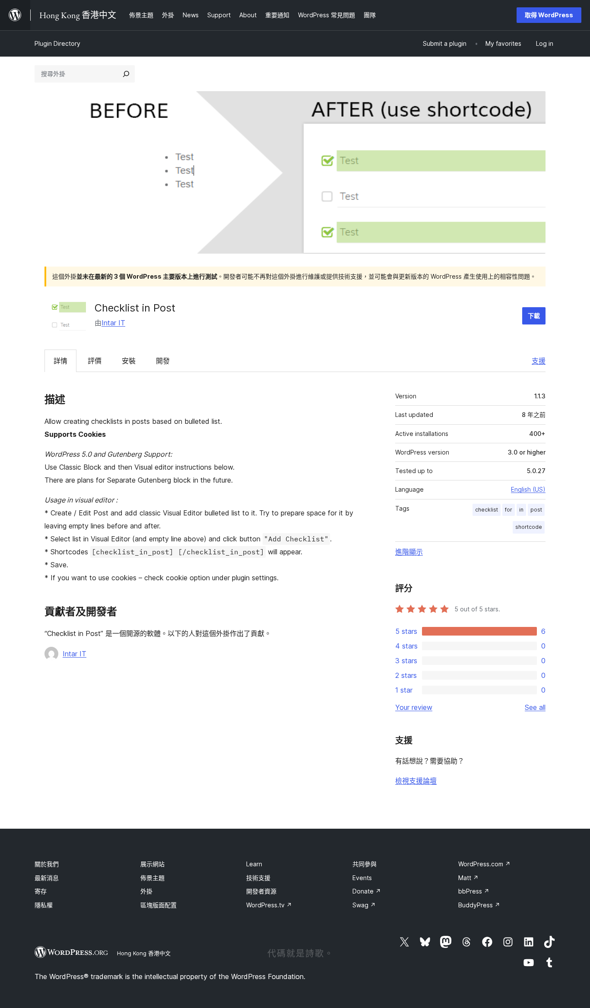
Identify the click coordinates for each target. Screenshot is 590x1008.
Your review (413, 707)
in (521, 509)
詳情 (60, 360)
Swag (364, 905)
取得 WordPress (549, 15)
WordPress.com (484, 864)
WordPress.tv (269, 905)
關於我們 (47, 864)
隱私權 (44, 905)
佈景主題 (152, 877)
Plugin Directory (57, 43)
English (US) (528, 489)
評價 (95, 360)
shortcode (528, 527)
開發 (163, 360)
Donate (366, 891)
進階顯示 (409, 551)
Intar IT (113, 322)
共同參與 (364, 864)
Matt (468, 877)
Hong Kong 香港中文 (144, 953)
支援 (539, 360)
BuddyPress (479, 905)
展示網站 (152, 864)
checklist (486, 509)
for (508, 509)
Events (362, 877)
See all (535, 707)
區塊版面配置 (158, 905)
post (536, 509)
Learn (254, 864)
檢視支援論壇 (416, 780)
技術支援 (258, 877)
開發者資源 (261, 891)
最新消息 (47, 877)
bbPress (473, 891)
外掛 (146, 891)
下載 (534, 315)
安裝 (129, 360)
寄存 (41, 891)
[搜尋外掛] (126, 74)
